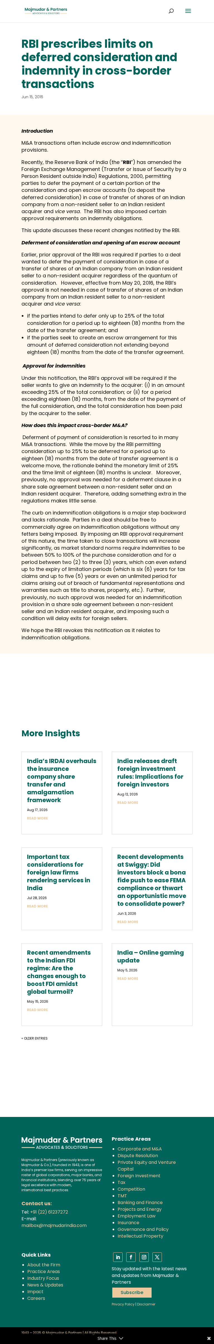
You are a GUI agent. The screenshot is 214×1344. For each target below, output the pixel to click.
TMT (122, 1196)
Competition (131, 1189)
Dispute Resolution (138, 1155)
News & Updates (45, 1285)
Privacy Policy (123, 1304)
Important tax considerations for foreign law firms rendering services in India (58, 872)
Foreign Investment (139, 1176)
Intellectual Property (140, 1236)
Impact (35, 1291)
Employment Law (136, 1216)
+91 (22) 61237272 (49, 1212)
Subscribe (132, 1292)
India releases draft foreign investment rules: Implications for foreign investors (150, 772)
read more (37, 818)
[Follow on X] (157, 1257)
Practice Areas (43, 1271)
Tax (121, 1182)
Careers (36, 1298)
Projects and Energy (140, 1209)
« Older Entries (34, 1038)
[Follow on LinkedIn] (118, 1257)
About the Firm (43, 1265)
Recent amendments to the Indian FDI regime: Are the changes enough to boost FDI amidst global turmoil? (59, 972)
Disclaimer (146, 1304)
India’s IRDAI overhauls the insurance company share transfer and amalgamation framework (61, 780)
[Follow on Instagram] (144, 1257)
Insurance (128, 1222)
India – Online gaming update (150, 956)
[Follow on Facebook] (131, 1257)
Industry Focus (43, 1278)
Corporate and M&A (140, 1149)
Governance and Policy (143, 1229)
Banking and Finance (140, 1202)
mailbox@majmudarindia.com (54, 1225)
